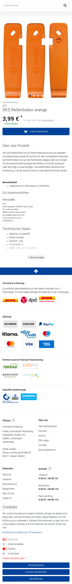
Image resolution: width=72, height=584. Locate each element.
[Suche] (65, 5)
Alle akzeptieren (36, 565)
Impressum (36, 532)
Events (42, 435)
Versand (7, 479)
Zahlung (7, 474)
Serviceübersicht (47, 449)
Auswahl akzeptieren (36, 572)
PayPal (11, 548)
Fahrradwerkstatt (48, 426)
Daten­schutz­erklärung (16, 532)
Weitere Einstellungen (14, 558)
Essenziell (13, 539)
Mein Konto (8, 493)
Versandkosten (48, 120)
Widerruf (7, 498)
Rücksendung (10, 484)
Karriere (43, 431)
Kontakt (43, 445)
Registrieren (9, 488)
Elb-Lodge (44, 440)
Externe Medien (16, 544)
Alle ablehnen (36, 578)
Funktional (13, 553)
